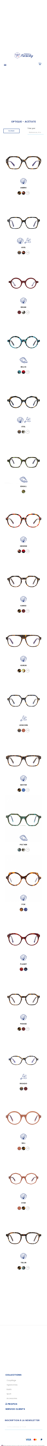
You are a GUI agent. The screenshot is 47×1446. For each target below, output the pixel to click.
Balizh (9, 1389)
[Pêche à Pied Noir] (23, 312)
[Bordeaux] (19, 312)
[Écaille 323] (19, 193)
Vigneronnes (12, 1385)
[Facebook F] (32, 1434)
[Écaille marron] (21, 909)
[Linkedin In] (40, 1434)
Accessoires (12, 1398)
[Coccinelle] (23, 193)
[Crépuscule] (25, 969)
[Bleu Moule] (23, 790)
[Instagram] (36, 1434)
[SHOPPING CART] (40, 64)
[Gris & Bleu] (19, 850)
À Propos (11, 1403)
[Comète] (23, 372)
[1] (39, 1427)
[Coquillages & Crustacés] (19, 252)
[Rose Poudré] (23, 730)
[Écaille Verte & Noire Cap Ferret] (23, 671)
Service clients (15, 1408)
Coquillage (11, 1380)
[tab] (24, 1374)
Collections (13, 1374)
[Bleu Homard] (25, 909)
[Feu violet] (21, 969)
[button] (25, 64)
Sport (9, 1394)
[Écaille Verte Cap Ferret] (23, 491)
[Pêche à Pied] (23, 432)
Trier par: (31, 128)
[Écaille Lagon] (19, 372)
